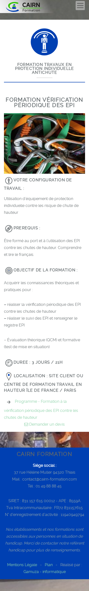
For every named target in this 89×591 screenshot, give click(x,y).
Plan (49, 564)
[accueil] (30, 6)
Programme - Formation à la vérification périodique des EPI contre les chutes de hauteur (41, 409)
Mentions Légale (22, 564)
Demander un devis (46, 424)
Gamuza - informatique (44, 571)
